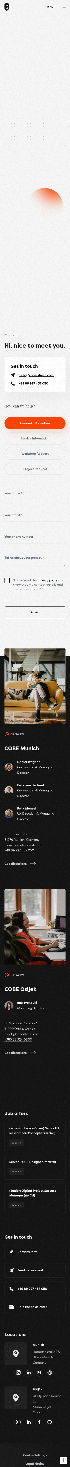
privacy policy (48, 580)
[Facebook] (39, 1422)
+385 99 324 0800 (18, 1039)
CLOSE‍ (51, 7)
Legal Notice (35, 1464)
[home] (6, 10)
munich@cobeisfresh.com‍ (23, 845)
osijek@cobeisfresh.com (22, 1034)
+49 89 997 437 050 (19, 850)
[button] (54, 7)
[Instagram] (18, 1372)
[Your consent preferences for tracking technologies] (63, 1460)
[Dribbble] (50, 1372)
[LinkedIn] (29, 1372)
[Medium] (39, 1372)
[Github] (50, 1422)
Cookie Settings (35, 1455)
